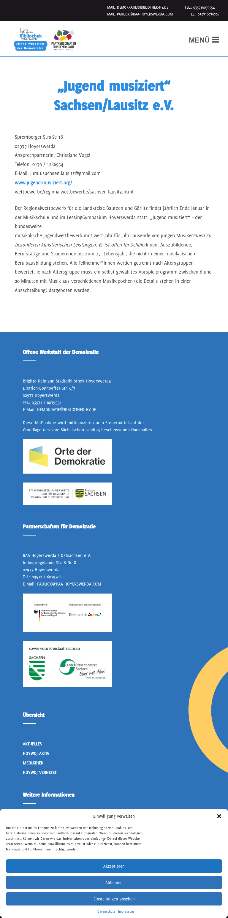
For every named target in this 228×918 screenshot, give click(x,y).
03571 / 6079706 (46, 576)
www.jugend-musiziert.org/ (43, 182)
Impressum (126, 911)
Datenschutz (106, 911)
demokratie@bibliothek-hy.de (142, 7)
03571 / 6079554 (46, 402)
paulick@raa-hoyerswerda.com (145, 14)
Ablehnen (114, 882)
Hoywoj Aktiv (36, 753)
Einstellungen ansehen (114, 899)
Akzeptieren (114, 866)
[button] (219, 816)
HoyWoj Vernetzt (39, 772)
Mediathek (33, 762)
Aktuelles (32, 743)
